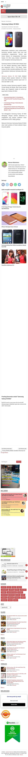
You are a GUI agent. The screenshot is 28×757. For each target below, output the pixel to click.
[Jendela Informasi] (6, 6)
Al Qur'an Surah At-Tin (12, 563)
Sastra (23, 597)
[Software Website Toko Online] (8, 556)
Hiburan (3, 592)
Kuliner (18, 594)
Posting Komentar (17, 28)
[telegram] (19, 184)
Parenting (10, 597)
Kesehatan (11, 594)
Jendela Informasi (9, 751)
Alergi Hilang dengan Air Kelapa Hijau (16, 570)
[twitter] (7, 184)
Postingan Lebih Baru (7, 448)
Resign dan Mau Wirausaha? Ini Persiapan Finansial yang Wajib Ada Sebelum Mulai (12, 495)
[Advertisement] (14, 143)
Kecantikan (4, 594)
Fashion (11, 589)
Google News (4, 452)
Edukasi (19, 587)
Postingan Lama (22, 448)
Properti (17, 597)
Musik (23, 594)
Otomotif (4, 597)
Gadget (17, 589)
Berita (9, 587)
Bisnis (14, 587)
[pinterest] (11, 184)
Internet (20, 592)
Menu (3, 11)
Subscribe (14, 704)
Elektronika (4, 589)
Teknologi (4, 600)
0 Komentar (14, 619)
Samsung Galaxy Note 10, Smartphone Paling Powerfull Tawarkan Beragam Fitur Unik (14, 99)
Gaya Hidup (23, 589)
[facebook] (3, 184)
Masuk (21, 754)
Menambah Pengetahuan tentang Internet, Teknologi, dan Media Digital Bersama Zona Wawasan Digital (15, 681)
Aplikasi (3, 587)
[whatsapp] (15, 184)
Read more (8, 499)
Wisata (15, 600)
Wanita (10, 600)
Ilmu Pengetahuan (12, 592)
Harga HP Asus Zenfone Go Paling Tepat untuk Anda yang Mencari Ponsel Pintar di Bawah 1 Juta (14, 108)
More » (3, 634)
